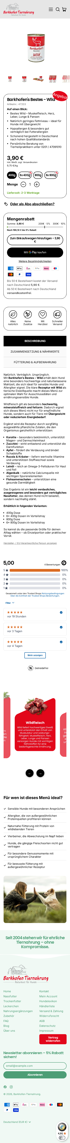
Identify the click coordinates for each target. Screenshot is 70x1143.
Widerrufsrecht (49, 1016)
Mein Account (48, 996)
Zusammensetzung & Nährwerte (35, 351)
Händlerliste (47, 1006)
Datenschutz (47, 1026)
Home (7, 991)
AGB (42, 1021)
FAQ (5, 1021)
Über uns (9, 1030)
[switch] (62, 1138)
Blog (6, 1026)
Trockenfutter (12, 1001)
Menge (12, 184)
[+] (36, 184)
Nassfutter (10, 996)
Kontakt (44, 991)
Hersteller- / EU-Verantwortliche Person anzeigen (30, 543)
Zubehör (8, 1016)
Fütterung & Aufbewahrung (35, 362)
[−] (23, 184)
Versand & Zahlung (51, 1011)
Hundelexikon (48, 1001)
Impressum (46, 1030)
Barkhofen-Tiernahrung (26, 1094)
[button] (57, 9)
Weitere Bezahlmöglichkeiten (35, 261)
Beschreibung (35, 341)
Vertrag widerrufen (53, 1039)
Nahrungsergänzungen (18, 1011)
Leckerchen (11, 1006)
